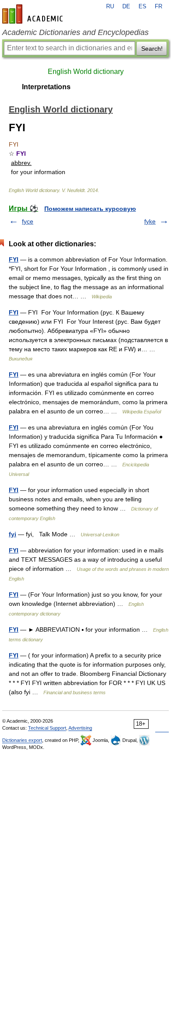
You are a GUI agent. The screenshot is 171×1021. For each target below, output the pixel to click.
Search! (152, 48)
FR (158, 6)
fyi (12, 534)
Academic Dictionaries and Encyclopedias (75, 32)
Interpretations (46, 87)
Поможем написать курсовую (90, 208)
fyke (150, 221)
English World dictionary (86, 71)
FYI (13, 259)
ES (142, 6)
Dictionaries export (22, 740)
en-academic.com (33, 14)
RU (110, 6)
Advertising (80, 728)
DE (126, 6)
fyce (27, 221)
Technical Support (47, 728)
